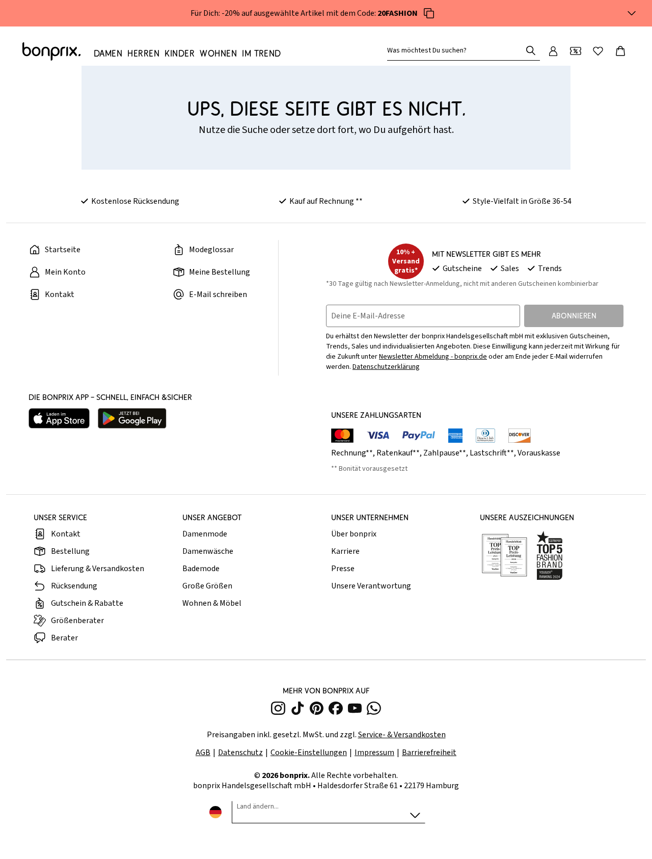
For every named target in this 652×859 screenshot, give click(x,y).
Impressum (374, 752)
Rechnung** (352, 453)
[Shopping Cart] (620, 51)
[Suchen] (531, 50)
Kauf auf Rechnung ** (326, 201)
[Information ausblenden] (631, 13)
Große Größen (207, 586)
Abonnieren (574, 315)
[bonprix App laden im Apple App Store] (59, 418)
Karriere (345, 551)
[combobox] (456, 50)
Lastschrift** (492, 453)
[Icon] (429, 13)
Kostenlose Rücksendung (135, 201)
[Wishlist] (598, 51)
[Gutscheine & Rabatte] (575, 51)
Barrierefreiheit (429, 752)
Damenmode (204, 534)
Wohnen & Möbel (211, 603)
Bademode (201, 568)
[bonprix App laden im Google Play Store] (132, 418)
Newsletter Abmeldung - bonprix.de (433, 357)
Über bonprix (353, 534)
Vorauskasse (539, 453)
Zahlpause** (444, 453)
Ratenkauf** (398, 453)
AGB (203, 752)
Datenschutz (240, 752)
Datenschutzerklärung (386, 367)
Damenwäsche (207, 551)
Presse (343, 568)
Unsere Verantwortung (371, 586)
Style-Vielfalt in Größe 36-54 (522, 201)
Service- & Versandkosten (402, 734)
